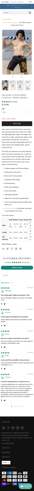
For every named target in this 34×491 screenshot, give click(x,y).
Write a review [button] (17, 267)
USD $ (5, 462)
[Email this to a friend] (20, 248)
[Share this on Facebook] (11, 248)
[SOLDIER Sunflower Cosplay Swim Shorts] (17, 52)
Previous (4, 19)
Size (3, 109)
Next (10, 19)
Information (8, 443)
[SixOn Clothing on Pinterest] (13, 428)
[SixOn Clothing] (17, 2)
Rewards (6, 452)
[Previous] (13, 77)
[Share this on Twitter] (7, 248)
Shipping (6, 448)
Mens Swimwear (13, 22)
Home (4, 22)
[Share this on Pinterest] (16, 248)
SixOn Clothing (11, 467)
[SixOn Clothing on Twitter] (4, 428)
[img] (5, 288)
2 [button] (14, 406)
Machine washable (10, 208)
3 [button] (17, 406)
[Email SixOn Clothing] (22, 428)
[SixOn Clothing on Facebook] (9, 428)
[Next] (21, 77)
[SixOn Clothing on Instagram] (18, 428)
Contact (6, 457)
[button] (6, 102)
